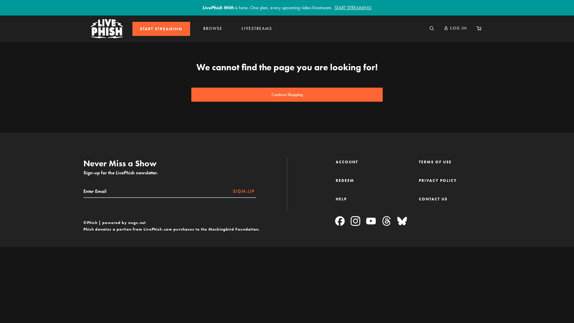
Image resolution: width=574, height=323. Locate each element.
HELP (341, 199)
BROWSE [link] (212, 28)
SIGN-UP (244, 191)
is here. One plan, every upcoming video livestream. (287, 7)
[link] (161, 29)
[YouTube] (371, 221)
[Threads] (386, 221)
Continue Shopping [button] (287, 94)
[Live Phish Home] (107, 29)
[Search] (431, 28)
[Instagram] (355, 221)
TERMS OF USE (435, 162)
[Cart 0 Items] (479, 28)
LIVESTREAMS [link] (257, 28)
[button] (455, 28)
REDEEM (345, 180)
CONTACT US (433, 199)
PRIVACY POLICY (438, 180)
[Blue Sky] (402, 221)
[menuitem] (161, 29)
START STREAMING (161, 28)
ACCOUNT (347, 162)
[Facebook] (340, 221)
